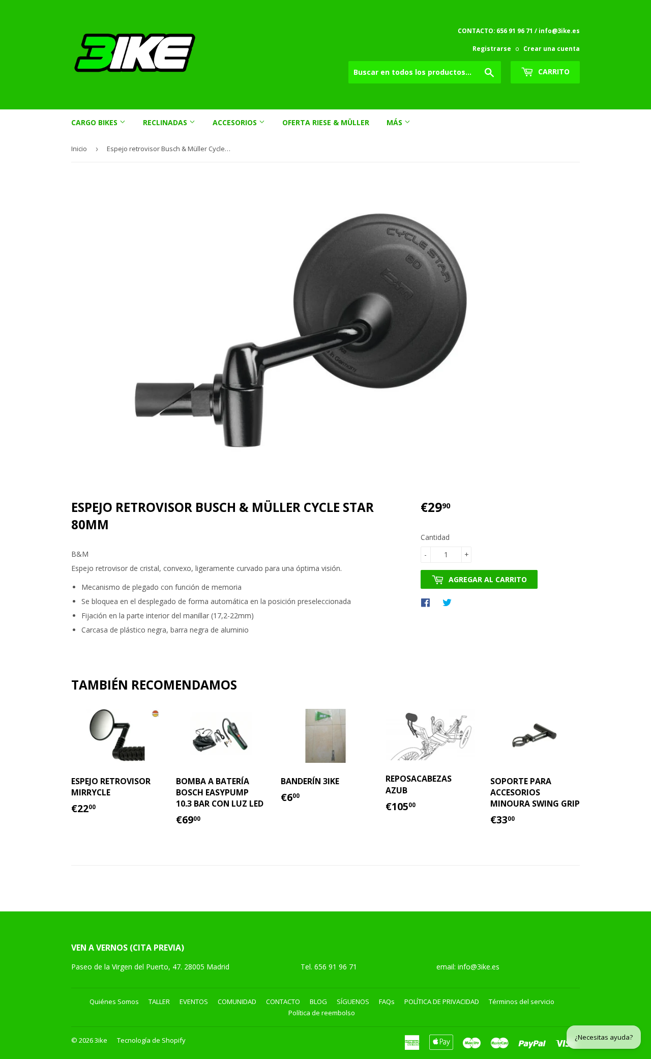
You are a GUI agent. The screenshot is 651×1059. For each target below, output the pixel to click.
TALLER (159, 1001)
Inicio (79, 148)
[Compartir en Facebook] (428, 602)
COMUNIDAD (237, 1001)
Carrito (553, 71)
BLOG (318, 1001)
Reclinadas (166, 122)
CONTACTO (283, 1001)
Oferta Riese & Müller (325, 122)
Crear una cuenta (551, 48)
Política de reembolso (321, 1012)
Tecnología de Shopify (151, 1040)
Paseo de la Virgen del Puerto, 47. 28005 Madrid (150, 966)
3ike (101, 1040)
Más (395, 122)
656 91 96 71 (336, 966)
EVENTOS (194, 1001)
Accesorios (236, 122)
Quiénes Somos (114, 1001)
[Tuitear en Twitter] (449, 602)
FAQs (387, 1001)
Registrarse (491, 48)
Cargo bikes (95, 122)
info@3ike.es (478, 966)
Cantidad (435, 537)
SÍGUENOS (353, 1001)
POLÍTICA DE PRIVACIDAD (441, 1001)
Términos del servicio (521, 1001)
